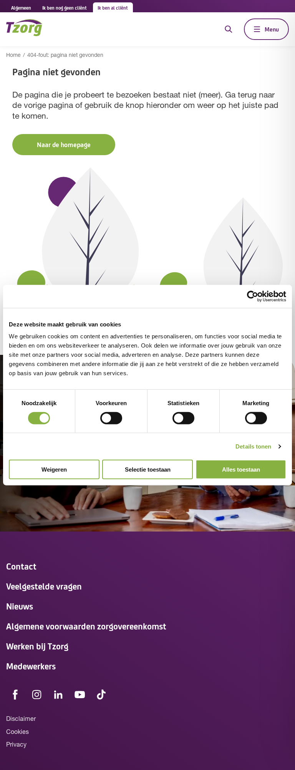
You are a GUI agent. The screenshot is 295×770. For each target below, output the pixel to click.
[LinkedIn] (58, 694)
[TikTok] (101, 694)
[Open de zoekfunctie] (228, 29)
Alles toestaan (241, 469)
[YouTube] (80, 694)
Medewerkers (31, 665)
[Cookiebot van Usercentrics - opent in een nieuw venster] (252, 296)
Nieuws (19, 605)
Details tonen (253, 446)
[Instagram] (37, 694)
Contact (21, 566)
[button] (63, 144)
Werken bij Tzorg (37, 645)
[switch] (111, 418)
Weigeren (54, 469)
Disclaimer (21, 719)
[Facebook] (15, 694)
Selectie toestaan (148, 469)
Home (13, 55)
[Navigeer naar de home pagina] (24, 29)
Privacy (16, 745)
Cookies (17, 732)
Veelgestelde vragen (44, 586)
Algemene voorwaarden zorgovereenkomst (86, 625)
